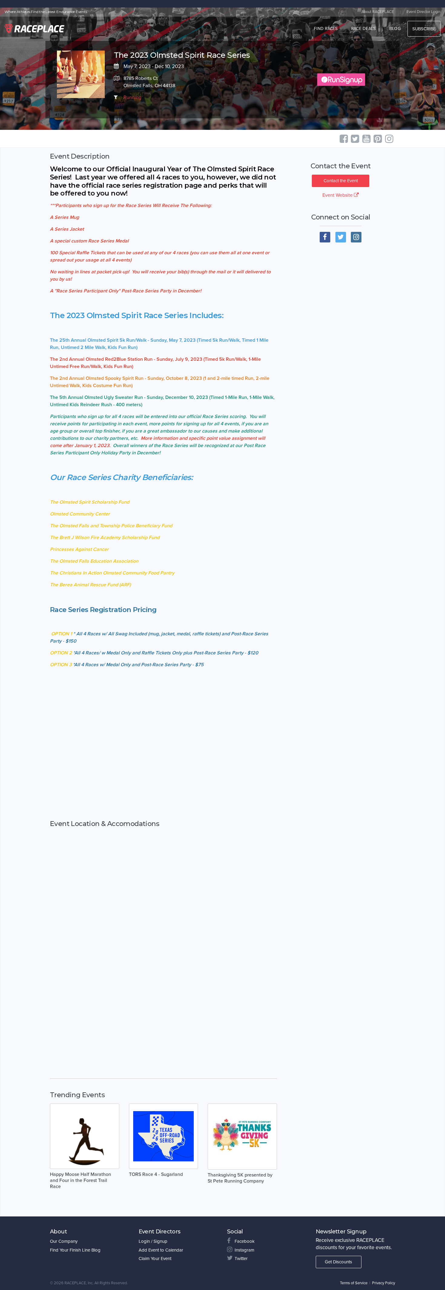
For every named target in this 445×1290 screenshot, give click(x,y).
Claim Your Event (155, 1258)
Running (132, 97)
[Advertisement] (163, 786)
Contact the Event (341, 180)
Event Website (338, 195)
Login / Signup (153, 1241)
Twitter (241, 1258)
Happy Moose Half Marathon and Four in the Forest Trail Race (80, 1180)
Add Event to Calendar (161, 1250)
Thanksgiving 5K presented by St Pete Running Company (240, 1178)
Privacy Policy (383, 1283)
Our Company (63, 1241)
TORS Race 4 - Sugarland (156, 1174)
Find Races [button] (326, 28)
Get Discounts (338, 1262)
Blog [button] (395, 28)
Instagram (244, 1250)
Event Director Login (423, 11)
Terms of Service (354, 1283)
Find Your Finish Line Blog (75, 1250)
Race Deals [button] (363, 28)
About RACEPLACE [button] (377, 11)
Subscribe (424, 28)
